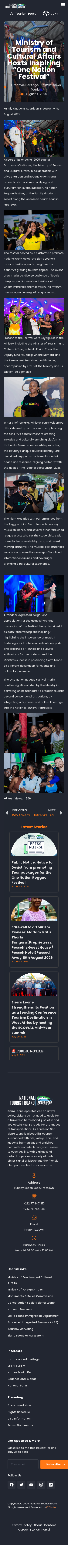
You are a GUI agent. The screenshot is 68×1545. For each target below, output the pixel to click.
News (57, 85)
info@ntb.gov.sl (34, 1229)
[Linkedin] (51, 1485)
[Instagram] (41, 1485)
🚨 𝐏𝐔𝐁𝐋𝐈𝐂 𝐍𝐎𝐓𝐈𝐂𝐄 (27, 1051)
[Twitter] (21, 1485)
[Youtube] (31, 1485)
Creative (17, 85)
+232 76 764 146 (34, 1209)
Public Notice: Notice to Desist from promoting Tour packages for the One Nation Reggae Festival (32, 872)
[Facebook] (11, 1485)
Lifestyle (45, 85)
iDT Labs (51, 1507)
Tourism (36, 89)
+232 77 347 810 (34, 1203)
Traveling (15, 1397)
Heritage (31, 85)
